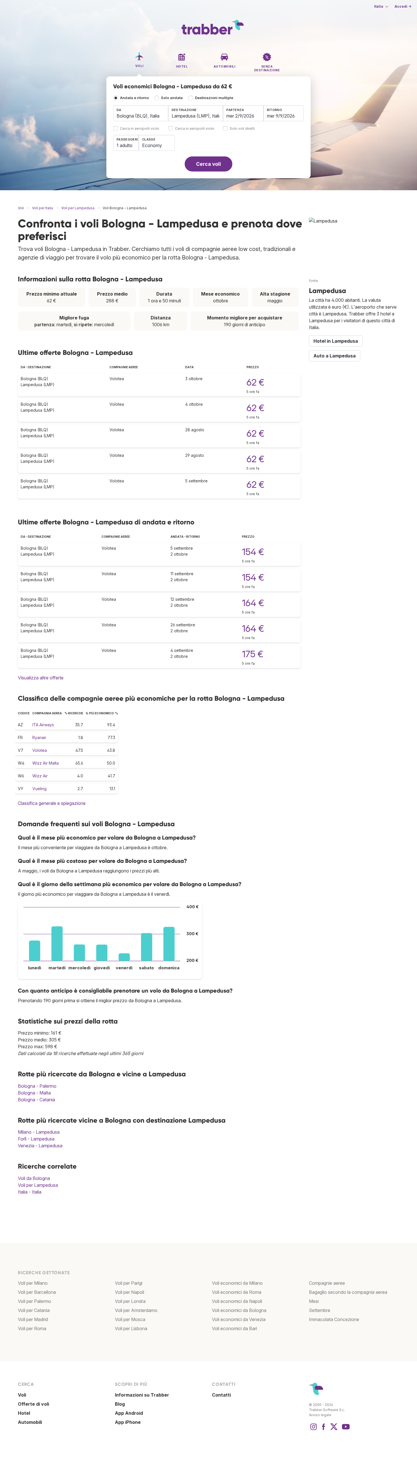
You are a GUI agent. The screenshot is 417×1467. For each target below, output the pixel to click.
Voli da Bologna (34, 1178)
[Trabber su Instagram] (313, 1429)
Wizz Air (40, 775)
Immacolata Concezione (334, 1319)
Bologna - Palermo (37, 1086)
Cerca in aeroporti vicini (139, 129)
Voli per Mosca (130, 1319)
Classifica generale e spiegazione (52, 803)
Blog (120, 1404)
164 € (253, 602)
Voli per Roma (32, 1328)
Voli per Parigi (128, 1283)
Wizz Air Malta (45, 763)
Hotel (24, 1413)
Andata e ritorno (134, 98)
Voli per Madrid (33, 1319)
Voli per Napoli (129, 1292)
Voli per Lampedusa (38, 1185)
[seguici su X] (333, 1429)
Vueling (39, 788)
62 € (255, 382)
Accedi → (403, 6)
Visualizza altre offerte (41, 678)
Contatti (221, 1395)
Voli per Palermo (34, 1301)
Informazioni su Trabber (142, 1395)
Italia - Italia (29, 1192)
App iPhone (128, 1422)
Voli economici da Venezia (239, 1319)
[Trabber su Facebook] (323, 1429)
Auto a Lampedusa (334, 356)
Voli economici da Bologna (239, 1310)
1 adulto (124, 145)
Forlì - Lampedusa (36, 1139)
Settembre (319, 1310)
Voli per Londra (130, 1301)
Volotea (39, 750)
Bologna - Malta (34, 1093)
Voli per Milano (33, 1283)
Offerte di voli (33, 1404)
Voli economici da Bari (234, 1328)
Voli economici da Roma (236, 1292)
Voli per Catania (34, 1310)
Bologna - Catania (36, 1099)
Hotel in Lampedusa (335, 341)
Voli (22, 1395)
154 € (253, 551)
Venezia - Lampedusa (40, 1145)
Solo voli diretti (242, 129)
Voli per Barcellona (37, 1292)
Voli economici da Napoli (237, 1301)
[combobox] (140, 113)
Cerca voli (208, 164)
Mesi (314, 1301)
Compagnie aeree (327, 1283)
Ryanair (39, 737)
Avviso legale (320, 1415)
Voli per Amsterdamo (136, 1310)
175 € (252, 654)
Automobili (30, 1422)
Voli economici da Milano (237, 1283)
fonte (313, 281)
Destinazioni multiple (214, 98)
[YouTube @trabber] (345, 1429)
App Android (129, 1413)
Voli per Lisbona (131, 1328)
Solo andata (172, 98)
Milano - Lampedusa (39, 1132)
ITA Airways (43, 724)
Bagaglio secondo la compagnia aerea (348, 1292)
